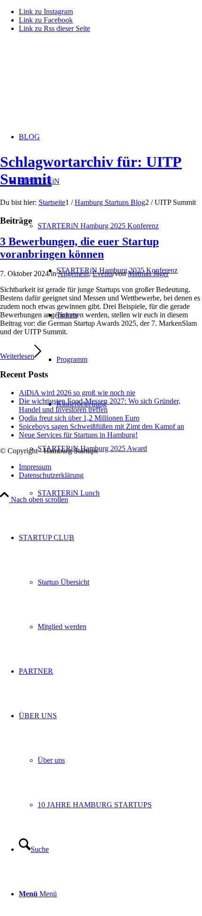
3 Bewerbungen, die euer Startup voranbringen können (79, 247)
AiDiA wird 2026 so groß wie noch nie (77, 393)
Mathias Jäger (148, 274)
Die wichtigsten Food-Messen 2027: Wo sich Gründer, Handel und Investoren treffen (99, 405)
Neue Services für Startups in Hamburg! (78, 435)
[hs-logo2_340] (70, 85)
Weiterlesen (17, 356)
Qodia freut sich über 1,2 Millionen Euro (79, 418)
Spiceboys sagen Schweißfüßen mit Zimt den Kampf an (101, 426)
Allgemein (73, 274)
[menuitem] (120, 448)
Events (103, 274)
